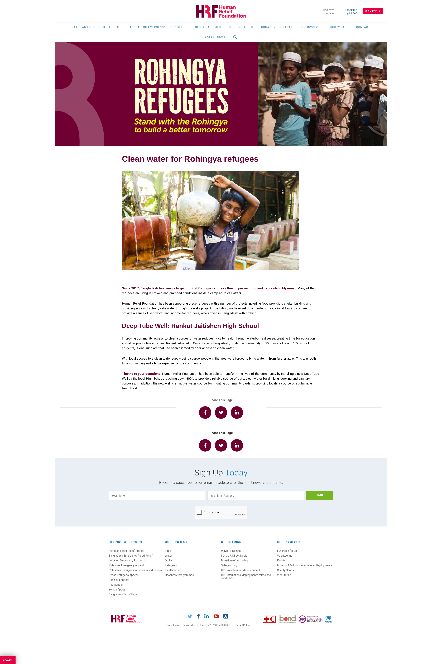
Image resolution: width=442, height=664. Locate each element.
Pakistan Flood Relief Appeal (96, 27)
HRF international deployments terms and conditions (246, 576)
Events (281, 560)
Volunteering (284, 555)
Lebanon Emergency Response (127, 560)
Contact (363, 27)
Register (329, 10)
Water (168, 555)
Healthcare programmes (179, 575)
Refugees (171, 565)
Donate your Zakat (276, 27)
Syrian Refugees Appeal (123, 575)
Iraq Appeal (116, 584)
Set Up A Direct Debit (234, 555)
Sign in (330, 13)
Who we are (339, 27)
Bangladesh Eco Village (123, 594)
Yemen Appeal (117, 589)
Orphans (170, 560)
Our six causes (241, 27)
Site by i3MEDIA (242, 625)
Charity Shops (285, 570)
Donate (371, 11)
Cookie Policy (189, 625)
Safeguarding (229, 565)
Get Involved (311, 27)
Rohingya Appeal (119, 579)
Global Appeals (208, 27)
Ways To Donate (231, 550)
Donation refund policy (234, 560)
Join (319, 495)
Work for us (284, 575)
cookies (7, 660)
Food (168, 550)
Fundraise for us (287, 550)
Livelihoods (172, 570)
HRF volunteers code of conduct (240, 570)
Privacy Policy (172, 625)
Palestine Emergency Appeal (126, 565)
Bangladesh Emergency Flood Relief (157, 27)
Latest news (215, 36)
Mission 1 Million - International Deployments (304, 565)
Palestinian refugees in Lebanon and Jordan (135, 570)
